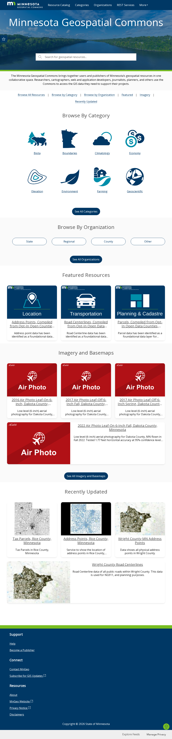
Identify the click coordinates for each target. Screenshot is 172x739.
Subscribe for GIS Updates (26, 676)
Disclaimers (17, 714)
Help (12, 643)
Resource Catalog (59, 5)
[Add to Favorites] (3, 39)
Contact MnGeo (19, 669)
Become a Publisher (22, 650)
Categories (82, 5)
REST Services (125, 5)
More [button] (142, 5)
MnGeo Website (20, 701)
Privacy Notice (19, 708)
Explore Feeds (131, 734)
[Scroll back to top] (166, 726)
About (13, 695)
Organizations (103, 5)
